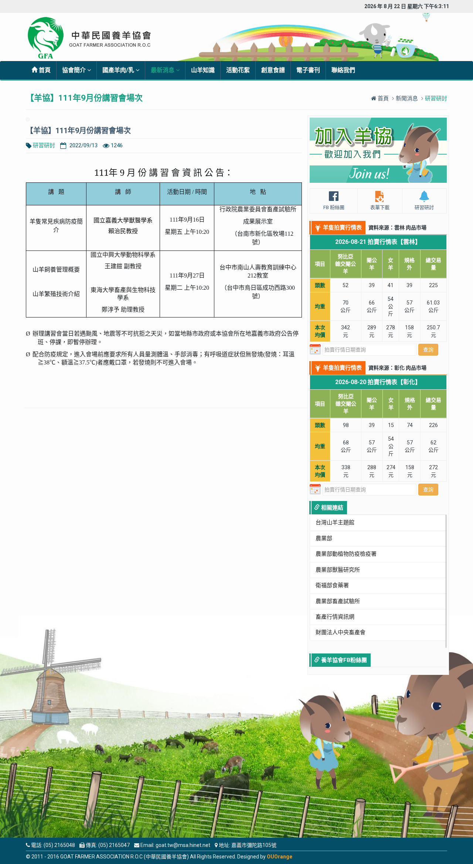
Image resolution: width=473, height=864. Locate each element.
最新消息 (163, 70)
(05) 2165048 (59, 845)
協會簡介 (74, 70)
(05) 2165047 (114, 845)
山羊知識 (203, 70)
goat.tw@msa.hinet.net (183, 845)
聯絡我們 (343, 70)
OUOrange (279, 857)
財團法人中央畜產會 (340, 632)
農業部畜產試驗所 (338, 601)
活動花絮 (238, 70)
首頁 (44, 70)
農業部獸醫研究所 (338, 570)
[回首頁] (95, 38)
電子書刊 (308, 70)
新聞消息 (407, 98)
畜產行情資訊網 (335, 616)
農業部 (324, 538)
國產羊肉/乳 (119, 70)
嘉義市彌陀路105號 (253, 845)
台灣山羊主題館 (335, 522)
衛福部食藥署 (332, 585)
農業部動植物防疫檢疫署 (346, 554)
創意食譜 (273, 70)
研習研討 (44, 145)
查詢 (428, 350)
